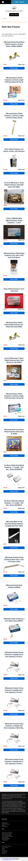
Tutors (3, 849)
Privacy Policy (5, 847)
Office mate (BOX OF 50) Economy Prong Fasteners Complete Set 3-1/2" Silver (14, 524)
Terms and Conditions (6, 846)
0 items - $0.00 (14, 14)
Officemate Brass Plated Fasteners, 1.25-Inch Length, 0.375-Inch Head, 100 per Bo (14, 396)
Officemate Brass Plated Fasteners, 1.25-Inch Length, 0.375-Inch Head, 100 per (14, 115)
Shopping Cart (5, 826)
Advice (3, 848)
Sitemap (3, 853)
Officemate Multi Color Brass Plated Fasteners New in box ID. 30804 (14, 431)
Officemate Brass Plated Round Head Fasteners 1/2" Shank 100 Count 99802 (14, 324)
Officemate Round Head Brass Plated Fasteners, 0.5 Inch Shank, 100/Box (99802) (14, 44)
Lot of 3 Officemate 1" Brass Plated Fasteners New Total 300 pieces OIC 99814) (14, 360)
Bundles (3, 825)
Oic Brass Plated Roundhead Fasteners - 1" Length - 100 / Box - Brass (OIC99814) (14, 467)
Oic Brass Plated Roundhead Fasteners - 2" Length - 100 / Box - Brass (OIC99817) (14, 503)
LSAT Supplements (6, 838)
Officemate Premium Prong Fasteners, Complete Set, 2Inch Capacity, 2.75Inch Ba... (14, 726)
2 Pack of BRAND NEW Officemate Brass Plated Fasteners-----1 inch (14, 220)
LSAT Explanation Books (7, 836)
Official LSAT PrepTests (7, 832)
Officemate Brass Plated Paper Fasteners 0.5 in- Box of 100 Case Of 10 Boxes (14, 255)
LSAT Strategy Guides (7, 833)
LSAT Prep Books (6, 824)
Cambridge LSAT (7, 859)
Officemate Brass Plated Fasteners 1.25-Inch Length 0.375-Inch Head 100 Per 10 (14, 80)
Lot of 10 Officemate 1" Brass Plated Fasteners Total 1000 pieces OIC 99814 (14, 185)
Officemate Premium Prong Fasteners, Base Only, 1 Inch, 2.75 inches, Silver (14, 559)
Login (16, 2)
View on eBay (14, 68)
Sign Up (22, 2)
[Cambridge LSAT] (14, 9)
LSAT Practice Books (6, 835)
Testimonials (4, 851)
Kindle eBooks (5, 837)
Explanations (4, 822)
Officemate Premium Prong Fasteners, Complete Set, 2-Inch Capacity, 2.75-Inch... (14, 654)
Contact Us (4, 852)
